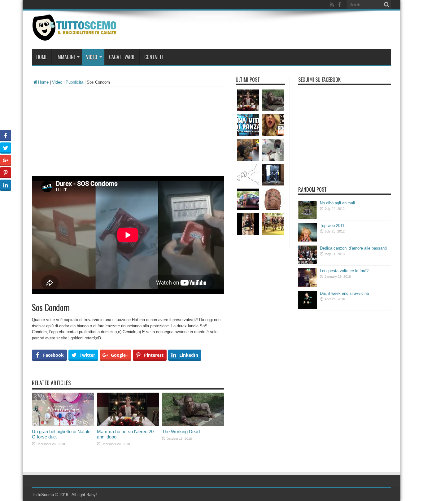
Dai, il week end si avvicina (344, 293)
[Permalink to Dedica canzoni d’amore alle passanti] (307, 262)
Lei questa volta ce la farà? (344, 270)
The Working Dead (181, 431)
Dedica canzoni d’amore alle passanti (353, 248)
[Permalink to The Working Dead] (193, 424)
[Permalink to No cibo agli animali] (307, 217)
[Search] (386, 4)
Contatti (153, 57)
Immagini (65, 57)
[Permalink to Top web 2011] (307, 240)
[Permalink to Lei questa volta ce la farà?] (307, 285)
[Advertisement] (128, 132)
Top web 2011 (332, 225)
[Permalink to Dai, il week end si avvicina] (307, 308)
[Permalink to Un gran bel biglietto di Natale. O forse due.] (63, 424)
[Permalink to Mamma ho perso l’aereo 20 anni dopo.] (128, 424)
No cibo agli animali (337, 203)
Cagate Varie (122, 57)
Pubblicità (74, 82)
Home (41, 57)
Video (91, 57)
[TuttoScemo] (76, 35)
